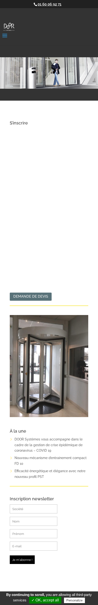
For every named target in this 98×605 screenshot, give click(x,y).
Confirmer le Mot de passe (32, 245)
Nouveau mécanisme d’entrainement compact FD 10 (51, 460)
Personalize (74, 600)
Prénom (16, 183)
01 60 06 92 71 (49, 4)
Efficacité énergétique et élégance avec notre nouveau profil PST (50, 474)
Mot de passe (21, 224)
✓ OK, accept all (45, 600)
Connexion (69, 272)
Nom (14, 162)
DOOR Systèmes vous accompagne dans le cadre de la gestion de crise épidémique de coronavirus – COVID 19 (49, 445)
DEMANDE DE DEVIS (30, 296)
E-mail (15, 204)
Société (16, 142)
